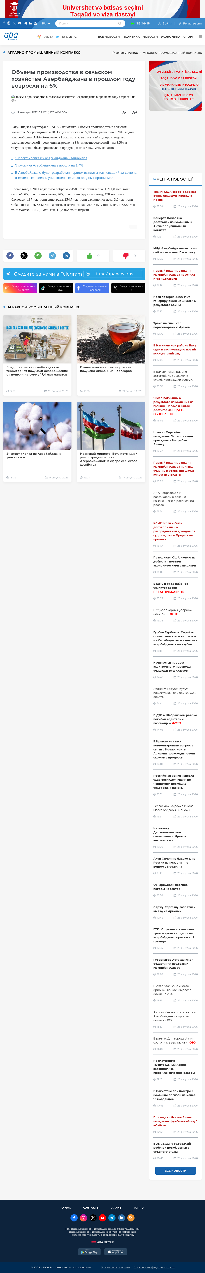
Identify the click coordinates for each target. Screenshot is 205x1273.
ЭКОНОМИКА (170, 36)
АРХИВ (116, 1207)
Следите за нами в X (131, 288)
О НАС (66, 1207)
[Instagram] (8, 23)
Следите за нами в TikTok (59, 288)
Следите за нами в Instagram (23, 288)
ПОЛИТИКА (131, 36)
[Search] (119, 24)
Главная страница (125, 52)
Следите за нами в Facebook (95, 288)
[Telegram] (25, 23)
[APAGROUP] (102, 1242)
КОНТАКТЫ (91, 1207)
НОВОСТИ (150, 36)
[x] (93, 1218)
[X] (14, 23)
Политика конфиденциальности (154, 1267)
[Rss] (35, 23)
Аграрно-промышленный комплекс (172, 53)
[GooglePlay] (89, 1252)
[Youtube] (19, 23)
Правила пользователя (115, 1267)
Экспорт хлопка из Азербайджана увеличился (51, 158)
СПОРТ (188, 36)
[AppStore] (115, 1252)
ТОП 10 (138, 1207)
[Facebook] (4, 23)
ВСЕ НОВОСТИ (109, 36)
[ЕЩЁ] (199, 36)
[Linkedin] (30, 23)
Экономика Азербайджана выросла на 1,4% (49, 165)
